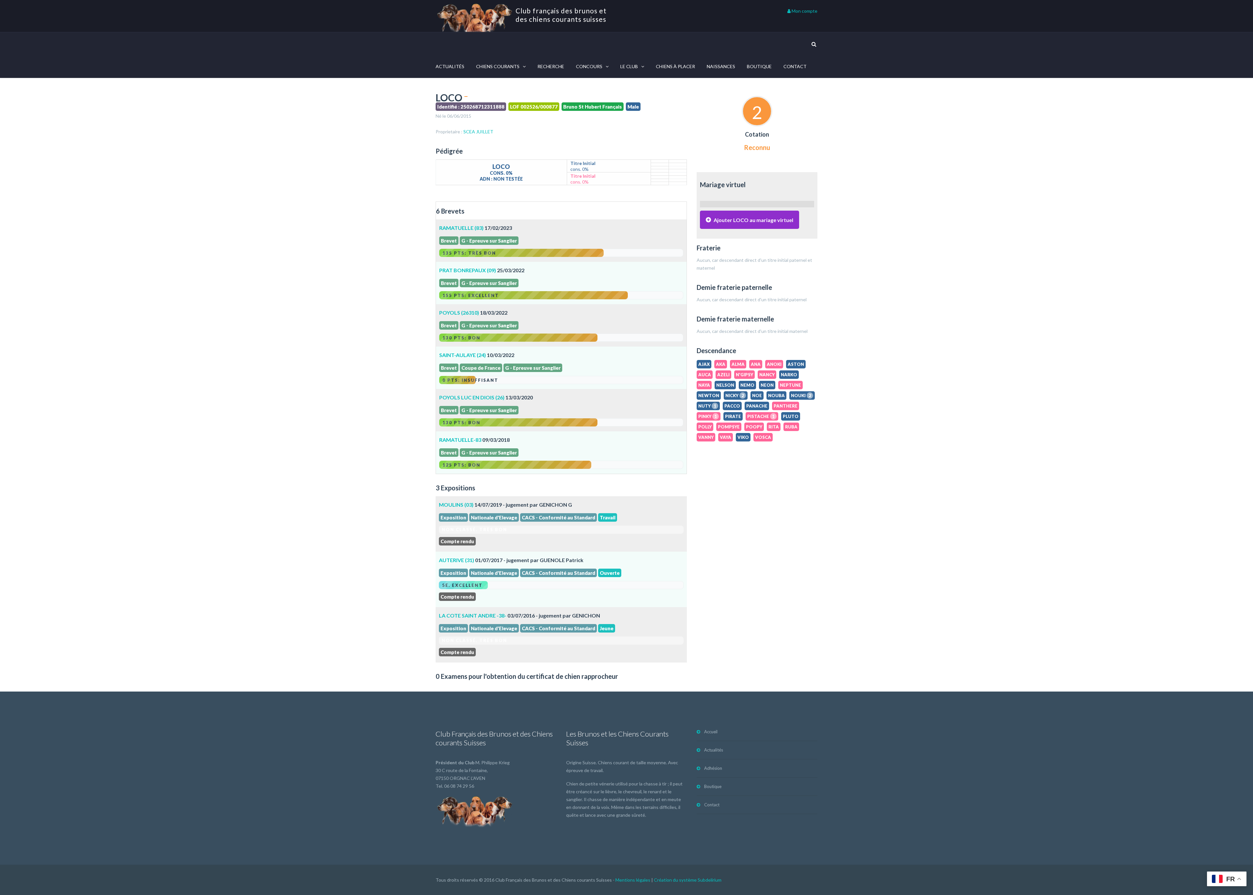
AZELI (723, 374)
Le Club (629, 66)
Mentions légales (632, 880)
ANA (756, 364)
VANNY (706, 437)
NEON (767, 385)
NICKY (734, 395)
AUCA (704, 374)
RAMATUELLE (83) (461, 228)
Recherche (550, 66)
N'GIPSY (744, 374)
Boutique (759, 66)
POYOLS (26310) (459, 312)
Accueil (711, 731)
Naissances (721, 66)
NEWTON (708, 395)
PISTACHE (761, 416)
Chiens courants (497, 66)
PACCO (732, 406)
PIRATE (733, 416)
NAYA (704, 385)
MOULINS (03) (456, 504)
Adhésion (713, 768)
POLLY (705, 426)
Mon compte (804, 11)
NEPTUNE (790, 385)
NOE (757, 395)
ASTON (796, 364)
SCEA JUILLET (478, 131)
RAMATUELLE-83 (460, 440)
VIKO (743, 437)
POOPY (754, 426)
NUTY (707, 406)
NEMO (747, 385)
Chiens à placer (675, 66)
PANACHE (756, 406)
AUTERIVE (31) (456, 560)
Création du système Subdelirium (687, 880)
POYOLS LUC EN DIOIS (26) (471, 397)
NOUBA (776, 395)
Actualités (450, 66)
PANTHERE (785, 406)
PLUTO (790, 416)
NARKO (789, 374)
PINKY (707, 416)
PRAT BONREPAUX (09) (467, 270)
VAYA (725, 437)
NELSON (725, 385)
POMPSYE (729, 426)
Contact (795, 66)
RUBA (791, 426)
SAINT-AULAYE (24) (463, 355)
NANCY (767, 374)
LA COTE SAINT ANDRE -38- (472, 615)
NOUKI (801, 395)
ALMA (738, 364)
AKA (720, 364)
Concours (589, 66)
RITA (773, 426)
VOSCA (763, 437)
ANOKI (774, 364)
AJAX (704, 364)
